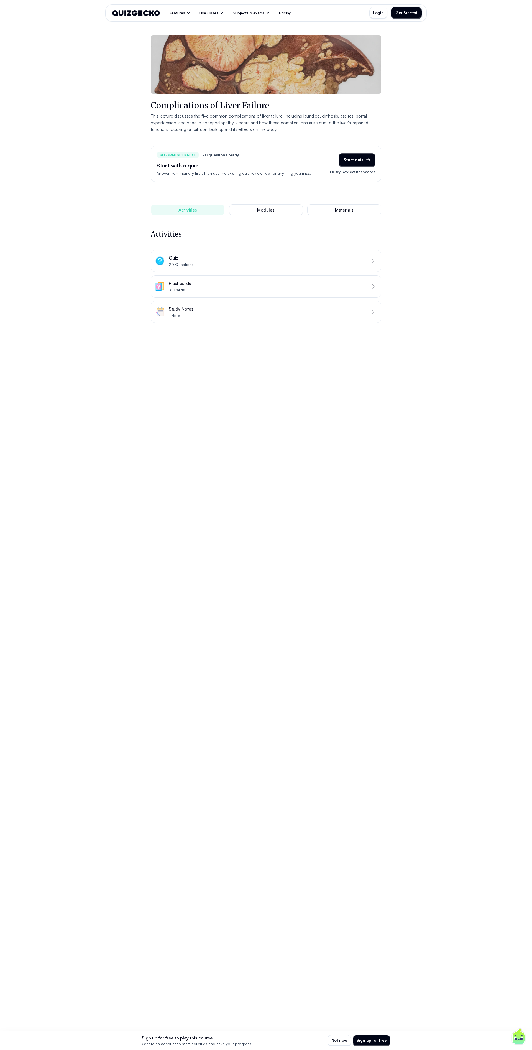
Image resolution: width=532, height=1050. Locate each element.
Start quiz (353, 159)
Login (378, 12)
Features (177, 13)
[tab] (188, 209)
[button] (266, 261)
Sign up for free (372, 1040)
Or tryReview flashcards (352, 171)
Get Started (406, 12)
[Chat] (519, 1037)
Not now (339, 1040)
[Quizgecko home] (136, 13)
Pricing (285, 13)
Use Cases (209, 13)
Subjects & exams (249, 13)
